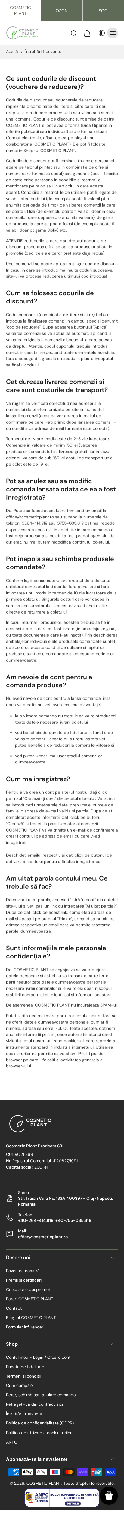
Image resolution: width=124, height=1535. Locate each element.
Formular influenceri (25, 1327)
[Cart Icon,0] (87, 33)
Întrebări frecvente (24, 1413)
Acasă (12, 51)
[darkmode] (100, 33)
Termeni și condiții (23, 1376)
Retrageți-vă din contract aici (34, 1404)
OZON (62, 10)
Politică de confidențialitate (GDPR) (40, 1423)
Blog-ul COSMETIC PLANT (31, 1317)
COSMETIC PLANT (20, 10)
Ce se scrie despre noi (28, 1289)
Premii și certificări (24, 1280)
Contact (14, 1308)
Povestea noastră (23, 1270)
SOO (103, 10)
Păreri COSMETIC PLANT (29, 1299)
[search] (73, 33)
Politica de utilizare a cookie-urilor (39, 1432)
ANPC (11, 1441)
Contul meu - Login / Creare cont (38, 1357)
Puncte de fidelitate (25, 1366)
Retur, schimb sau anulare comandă (41, 1395)
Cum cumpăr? (19, 1385)
